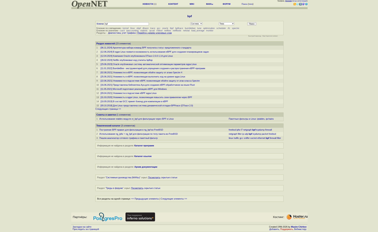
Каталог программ (144, 145)
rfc (229, 28)
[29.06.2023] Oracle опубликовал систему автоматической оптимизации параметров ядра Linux (149, 64)
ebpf (139, 28)
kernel (126, 28)
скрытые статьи (162, 177)
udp (246, 134)
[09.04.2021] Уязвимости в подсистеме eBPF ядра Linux (129, 93)
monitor (209, 30)
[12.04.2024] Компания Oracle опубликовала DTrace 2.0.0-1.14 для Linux (137, 56)
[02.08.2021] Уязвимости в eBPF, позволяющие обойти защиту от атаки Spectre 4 (141, 72)
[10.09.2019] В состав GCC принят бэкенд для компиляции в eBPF (134, 101)
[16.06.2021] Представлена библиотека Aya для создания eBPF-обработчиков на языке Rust (148, 85)
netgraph (247, 130)
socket (253, 138)
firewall (268, 130)
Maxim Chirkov (299, 227)
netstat (186, 30)
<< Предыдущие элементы (145, 199)
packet (265, 134)
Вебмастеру (300, 229)
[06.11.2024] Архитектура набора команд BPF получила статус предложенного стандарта (146, 48)
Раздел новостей (105, 43)
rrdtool (159, 30)
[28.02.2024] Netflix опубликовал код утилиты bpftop (127, 60)
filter (240, 134)
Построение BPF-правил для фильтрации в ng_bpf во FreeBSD (131, 130)
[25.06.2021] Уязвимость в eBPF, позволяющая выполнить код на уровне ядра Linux (143, 76)
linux (132, 28)
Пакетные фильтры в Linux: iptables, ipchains (251, 119)
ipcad (152, 30)
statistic (144, 30)
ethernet (261, 138)
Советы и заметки (106, 115)
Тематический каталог (108, 125)
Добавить (274, 229)
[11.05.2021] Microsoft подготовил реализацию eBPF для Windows (134, 89)
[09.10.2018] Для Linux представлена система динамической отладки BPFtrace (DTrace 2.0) (147, 105)
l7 (242, 130)
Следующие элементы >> (174, 199)
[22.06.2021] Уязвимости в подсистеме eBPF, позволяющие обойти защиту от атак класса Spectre (150, 81)
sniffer (247, 138)
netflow (167, 30)
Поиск (244, 4)
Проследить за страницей (85, 229)
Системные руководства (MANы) (123, 177)
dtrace (145, 28)
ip (243, 134)
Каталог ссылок (143, 156)
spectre (235, 28)
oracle (165, 28)
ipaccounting (132, 30)
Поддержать (286, 229)
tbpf (171, 28)
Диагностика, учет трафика (122, 33)
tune (199, 28)
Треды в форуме (114, 188)
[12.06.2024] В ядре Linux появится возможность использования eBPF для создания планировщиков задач (155, 52)
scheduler (221, 28)
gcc (159, 28)
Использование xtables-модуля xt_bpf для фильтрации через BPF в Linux (136, 119)
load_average (197, 30)
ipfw (238, 130)
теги (251, 4)
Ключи (100, 24)
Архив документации (145, 167)
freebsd (232, 130)
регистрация (302, 1)
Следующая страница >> (108, 109)
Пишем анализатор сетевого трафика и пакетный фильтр (128, 138)
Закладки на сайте (81, 227)
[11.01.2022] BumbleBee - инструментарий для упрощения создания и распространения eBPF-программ (153, 68)
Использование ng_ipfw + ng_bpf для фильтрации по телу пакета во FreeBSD (138, 134)
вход (294, 1)
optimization (209, 28)
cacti (122, 30)
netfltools (177, 30)
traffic (236, 138)
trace (152, 28)
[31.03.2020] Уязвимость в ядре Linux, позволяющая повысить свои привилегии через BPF (146, 97)
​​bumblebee (190, 28)
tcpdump (260, 130)
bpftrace (179, 28)
